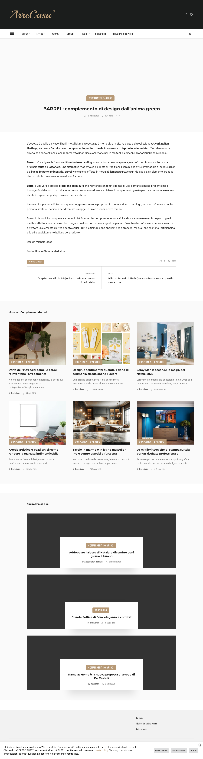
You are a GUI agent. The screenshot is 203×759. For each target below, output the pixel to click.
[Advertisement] (101, 71)
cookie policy (101, 750)
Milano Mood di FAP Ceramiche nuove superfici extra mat (141, 280)
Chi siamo (139, 718)
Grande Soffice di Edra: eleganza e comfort (101, 617)
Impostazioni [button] (179, 750)
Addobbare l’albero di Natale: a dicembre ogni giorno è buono (101, 554)
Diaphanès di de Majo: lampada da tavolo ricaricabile (66, 280)
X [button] (200, 745)
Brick (25, 33)
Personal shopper (122, 33)
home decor (35, 261)
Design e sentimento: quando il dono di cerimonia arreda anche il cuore (101, 371)
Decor (70, 33)
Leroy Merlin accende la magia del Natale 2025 (161, 371)
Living (39, 33)
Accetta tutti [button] (161, 750)
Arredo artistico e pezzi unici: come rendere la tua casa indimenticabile (34, 451)
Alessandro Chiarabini (93, 561)
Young (55, 33)
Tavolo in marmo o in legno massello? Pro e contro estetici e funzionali (99, 451)
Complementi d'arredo (100, 98)
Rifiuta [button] (193, 750)
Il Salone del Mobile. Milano (146, 723)
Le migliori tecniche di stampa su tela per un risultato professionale (163, 451)
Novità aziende (141, 729)
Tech (84, 33)
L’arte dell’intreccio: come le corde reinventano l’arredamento (33, 371)
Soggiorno (101, 610)
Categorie (100, 33)
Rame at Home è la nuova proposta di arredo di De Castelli (101, 676)
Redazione (15, 393)
